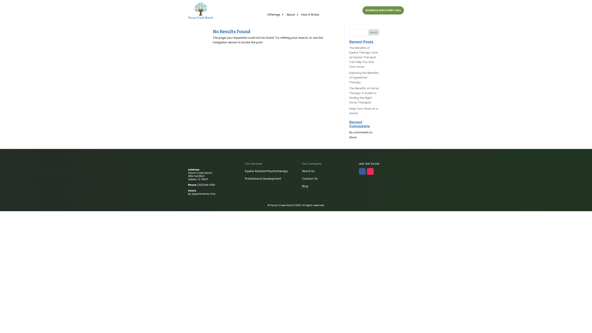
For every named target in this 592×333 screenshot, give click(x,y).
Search (374, 32)
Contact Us (310, 179)
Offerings (273, 15)
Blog (305, 186)
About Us (308, 171)
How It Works (310, 15)
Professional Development (263, 179)
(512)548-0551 (206, 185)
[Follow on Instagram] (370, 171)
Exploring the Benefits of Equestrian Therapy (364, 77)
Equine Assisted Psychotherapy (266, 171)
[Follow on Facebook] (362, 171)
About (291, 15)
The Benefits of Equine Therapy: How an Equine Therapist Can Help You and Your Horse (363, 57)
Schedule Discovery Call (383, 10)
